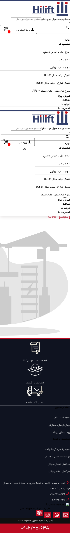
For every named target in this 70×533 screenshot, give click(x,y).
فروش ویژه (64, 96)
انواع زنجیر (64, 60)
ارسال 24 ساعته (35, 403)
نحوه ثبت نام (62, 418)
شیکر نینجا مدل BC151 (57, 75)
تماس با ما (64, 108)
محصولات (64, 44)
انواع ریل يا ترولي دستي (56, 52)
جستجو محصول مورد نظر (56, 19)
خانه (67, 40)
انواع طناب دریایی (60, 67)
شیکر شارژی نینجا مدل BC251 (52, 83)
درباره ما (65, 104)
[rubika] (39, 516)
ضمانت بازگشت (35, 383)
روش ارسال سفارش (59, 425)
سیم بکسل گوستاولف (57, 449)
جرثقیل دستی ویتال (59, 464)
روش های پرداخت (60, 433)
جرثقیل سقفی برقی (59, 472)
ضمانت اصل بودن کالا (35, 361)
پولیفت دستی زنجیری (57, 457)
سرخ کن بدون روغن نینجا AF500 (51, 91)
